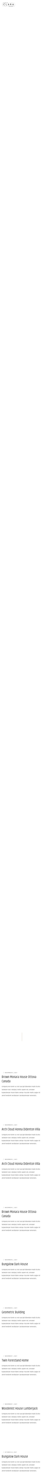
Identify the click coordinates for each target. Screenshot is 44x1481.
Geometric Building (13, 1312)
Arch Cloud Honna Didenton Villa (21, 1129)
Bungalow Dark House (15, 1264)
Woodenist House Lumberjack (20, 1408)
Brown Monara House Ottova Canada (19, 1079)
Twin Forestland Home (15, 1360)
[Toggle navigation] (40, 4)
